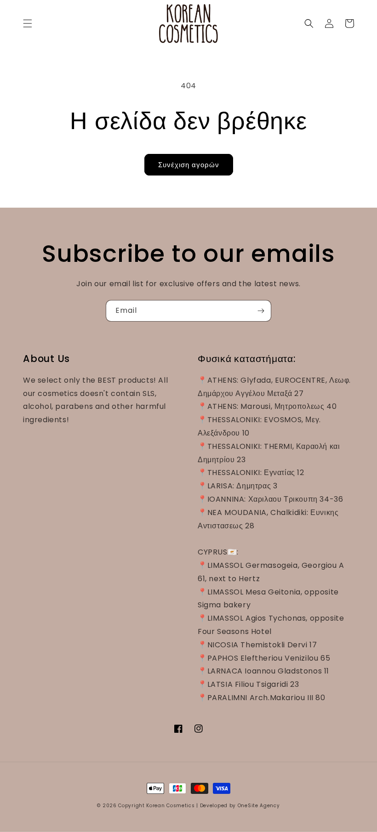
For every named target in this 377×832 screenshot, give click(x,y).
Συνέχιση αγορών (188, 165)
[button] (27, 23)
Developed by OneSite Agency (240, 805)
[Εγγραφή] (261, 311)
